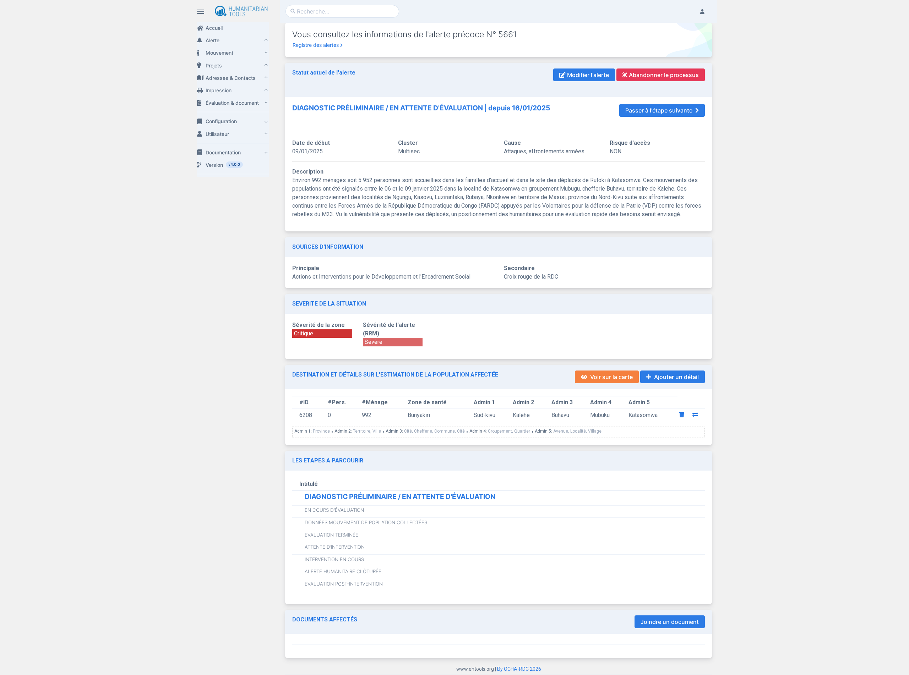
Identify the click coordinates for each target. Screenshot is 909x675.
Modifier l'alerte (587, 74)
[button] (233, 40)
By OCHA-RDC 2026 (519, 669)
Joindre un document (670, 621)
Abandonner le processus (663, 74)
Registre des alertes (316, 45)
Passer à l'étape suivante (658, 110)
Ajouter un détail (676, 376)
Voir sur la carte (611, 376)
